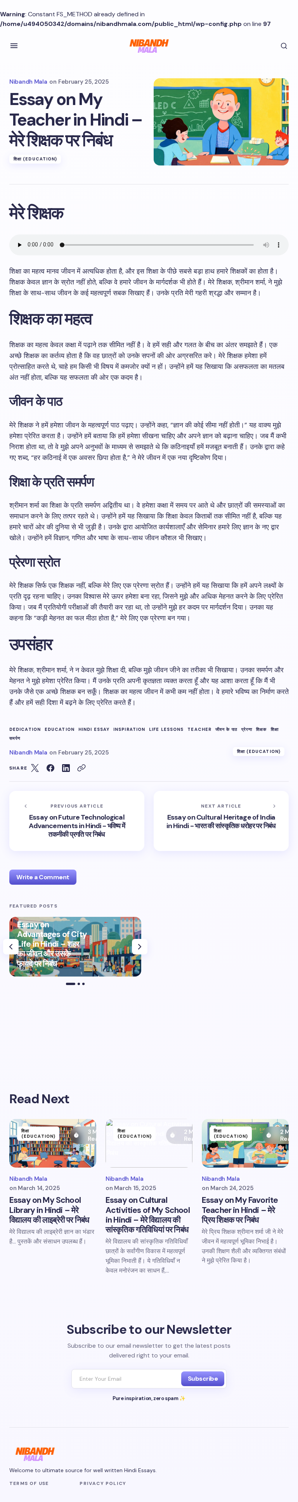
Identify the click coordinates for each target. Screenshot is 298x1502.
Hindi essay (93, 729)
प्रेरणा (246, 729)
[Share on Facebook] (50, 768)
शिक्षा (275, 729)
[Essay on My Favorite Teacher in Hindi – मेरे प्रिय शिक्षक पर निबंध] (245, 1143)
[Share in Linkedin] (66, 768)
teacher (199, 729)
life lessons (166, 729)
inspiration (129, 729)
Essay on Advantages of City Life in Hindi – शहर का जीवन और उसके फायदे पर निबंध (52, 944)
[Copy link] (81, 768)
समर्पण (15, 738)
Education (59, 729)
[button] (14, 45)
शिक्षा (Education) (35, 159)
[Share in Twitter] (35, 768)
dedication (25, 729)
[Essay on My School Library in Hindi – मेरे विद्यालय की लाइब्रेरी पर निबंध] (52, 1143)
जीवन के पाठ (226, 729)
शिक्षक (261, 729)
